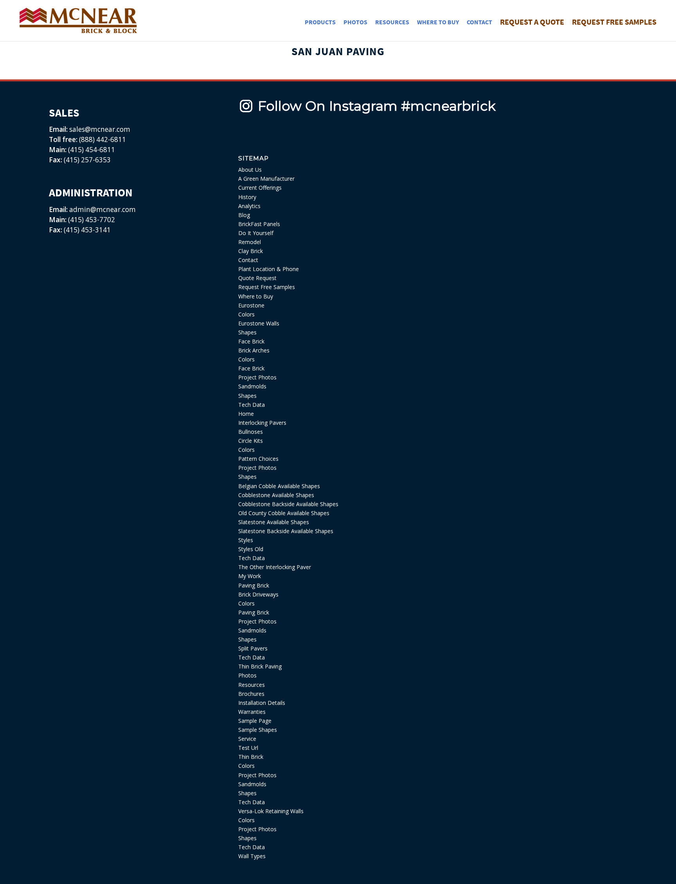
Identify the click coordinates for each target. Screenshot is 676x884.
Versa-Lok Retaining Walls (271, 811)
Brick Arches (254, 350)
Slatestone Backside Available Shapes (285, 531)
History (247, 197)
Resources (251, 684)
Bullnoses (250, 431)
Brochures (251, 693)
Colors (246, 314)
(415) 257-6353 (87, 159)
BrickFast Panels (259, 224)
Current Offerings (260, 187)
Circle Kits (250, 440)
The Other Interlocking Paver (274, 567)
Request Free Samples (266, 287)
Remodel (249, 242)
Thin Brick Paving (260, 666)
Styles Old (250, 549)
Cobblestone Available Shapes (276, 495)
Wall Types (252, 856)
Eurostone (251, 305)
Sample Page (254, 720)
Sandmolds (252, 386)
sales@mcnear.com (99, 129)
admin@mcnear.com (102, 209)
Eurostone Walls (258, 323)
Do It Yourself (255, 233)
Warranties (252, 711)
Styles (245, 540)
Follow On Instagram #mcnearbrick (377, 106)
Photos (247, 675)
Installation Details (261, 702)
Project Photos (257, 377)
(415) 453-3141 (87, 229)
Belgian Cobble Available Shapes (279, 486)
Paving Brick (253, 585)
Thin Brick (250, 756)
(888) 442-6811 (102, 139)
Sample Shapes (257, 729)
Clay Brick (250, 251)
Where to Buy (255, 296)
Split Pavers (253, 648)
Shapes (247, 332)
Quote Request (257, 278)
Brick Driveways (258, 594)
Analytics (249, 206)
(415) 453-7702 (91, 219)
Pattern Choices (258, 458)
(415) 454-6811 (91, 149)
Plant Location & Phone (268, 269)
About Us (250, 169)
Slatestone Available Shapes (273, 522)
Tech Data (251, 404)
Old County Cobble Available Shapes (283, 513)
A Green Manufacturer (266, 178)
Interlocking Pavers (262, 422)
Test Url (248, 747)
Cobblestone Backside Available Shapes (288, 504)
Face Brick (251, 341)
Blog (244, 215)
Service (247, 738)
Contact (248, 260)
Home (246, 413)
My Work (249, 576)
